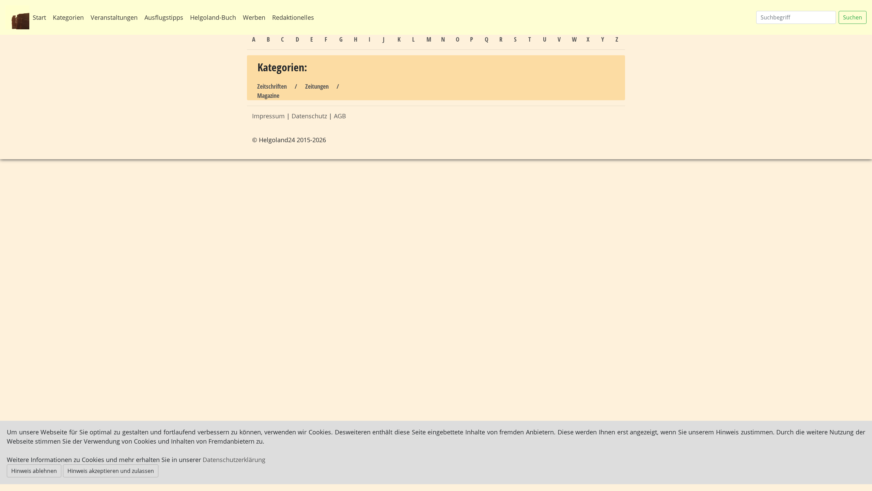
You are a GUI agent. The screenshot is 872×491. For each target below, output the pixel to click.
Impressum (268, 116)
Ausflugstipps (163, 17)
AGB (340, 116)
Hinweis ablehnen (34, 471)
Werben (254, 17)
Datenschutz (309, 116)
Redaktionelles (293, 17)
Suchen (852, 17)
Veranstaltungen (114, 17)
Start (39, 17)
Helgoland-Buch (213, 17)
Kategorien (68, 17)
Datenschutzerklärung (234, 460)
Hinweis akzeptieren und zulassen (110, 471)
